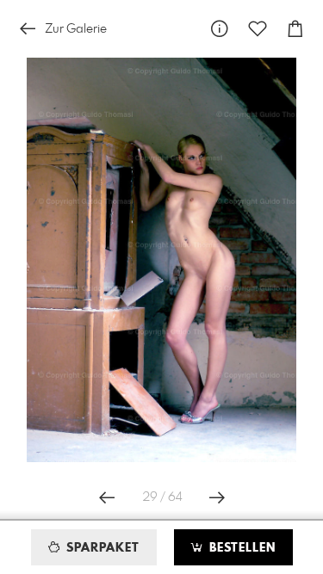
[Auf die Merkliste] (257, 28)
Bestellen (240, 548)
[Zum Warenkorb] (295, 28)
